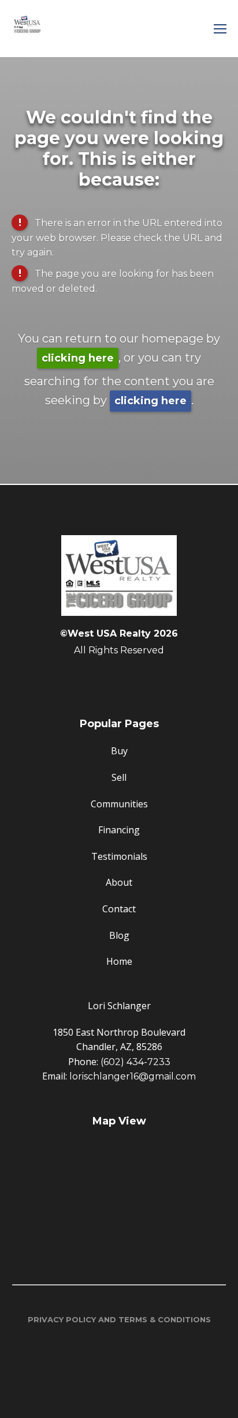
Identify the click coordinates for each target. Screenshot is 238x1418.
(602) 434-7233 (135, 1061)
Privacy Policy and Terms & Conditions (119, 1319)
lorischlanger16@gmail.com (132, 1076)
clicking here (78, 358)
